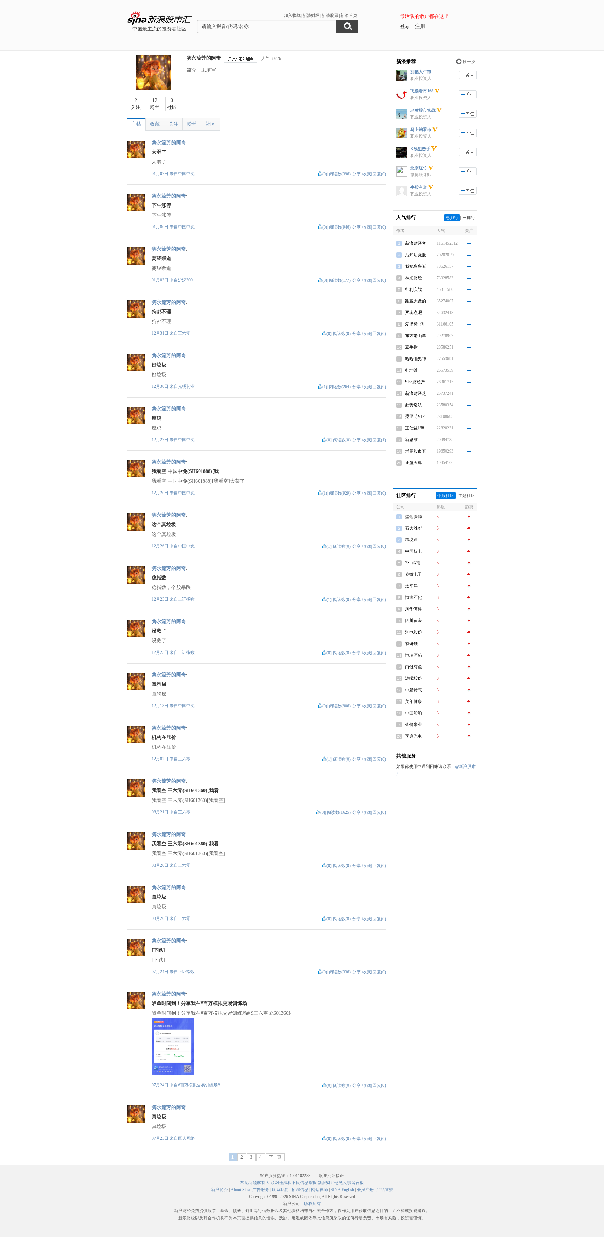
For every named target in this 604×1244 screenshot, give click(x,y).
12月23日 (161, 599)
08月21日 (161, 812)
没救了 (159, 631)
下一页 (275, 1157)
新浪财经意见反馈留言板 (341, 1182)
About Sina (240, 1189)
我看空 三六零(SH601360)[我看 (185, 790)
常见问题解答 (252, 1182)
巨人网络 (186, 1138)
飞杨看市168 (421, 91)
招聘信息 (300, 1189)
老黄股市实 (415, 451)
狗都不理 (161, 311)
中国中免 (186, 173)
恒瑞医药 (413, 655)
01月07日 (161, 173)
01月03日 (161, 280)
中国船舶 (413, 713)
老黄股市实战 (423, 110)
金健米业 (413, 724)
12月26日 (161, 492)
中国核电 (413, 551)
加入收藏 (292, 15)
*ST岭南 (412, 562)
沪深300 (185, 280)
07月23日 (161, 1138)
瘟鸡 (156, 418)
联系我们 (280, 1189)
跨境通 (411, 539)
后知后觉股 (415, 254)
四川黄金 (413, 620)
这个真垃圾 (164, 524)
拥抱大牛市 (420, 71)
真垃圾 (159, 897)
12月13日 (161, 705)
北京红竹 (418, 168)
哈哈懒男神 (415, 358)
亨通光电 (413, 736)
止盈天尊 (413, 462)
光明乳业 (186, 386)
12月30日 (161, 386)
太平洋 (411, 585)
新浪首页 (348, 15)
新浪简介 (219, 1189)
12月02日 (161, 758)
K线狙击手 (420, 148)
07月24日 (161, 971)
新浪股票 (330, 15)
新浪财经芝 (415, 393)
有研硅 (411, 643)
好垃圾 (159, 365)
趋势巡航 (413, 405)
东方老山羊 (415, 335)
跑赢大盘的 (415, 301)
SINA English (342, 1189)
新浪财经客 (415, 243)
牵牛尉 (411, 347)
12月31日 (161, 333)
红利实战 (413, 289)
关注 (173, 124)
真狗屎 (159, 684)
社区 (210, 124)
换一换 (469, 61)
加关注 (468, 75)
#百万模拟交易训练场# (199, 1085)
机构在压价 (164, 737)
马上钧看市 (420, 129)
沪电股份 (413, 632)
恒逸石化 (413, 597)
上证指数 (186, 599)
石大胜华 (413, 528)
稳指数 (159, 577)
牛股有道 (418, 187)
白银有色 (413, 666)
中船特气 (413, 689)
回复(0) (379, 174)
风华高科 (413, 609)
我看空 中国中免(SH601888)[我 (185, 471)
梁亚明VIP (415, 416)
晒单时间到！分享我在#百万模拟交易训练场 (199, 1003)
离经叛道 (161, 258)
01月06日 (161, 226)
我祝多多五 (415, 266)
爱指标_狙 (414, 324)
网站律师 (319, 1189)
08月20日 (161, 865)
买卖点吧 (413, 312)
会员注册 (365, 1189)
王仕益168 (414, 428)
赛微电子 (413, 574)
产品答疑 (384, 1189)
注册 (420, 26)
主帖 (136, 124)
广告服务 (260, 1189)
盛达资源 (413, 516)
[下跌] (158, 950)
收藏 (155, 124)
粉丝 (192, 124)
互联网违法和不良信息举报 (291, 1182)
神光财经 (413, 277)
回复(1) (379, 440)
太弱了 (159, 152)
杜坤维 (411, 370)
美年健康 (413, 701)
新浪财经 (311, 15)
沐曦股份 (413, 678)
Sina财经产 (415, 381)
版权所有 (312, 1203)
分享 (356, 174)
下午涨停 (161, 205)
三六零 (184, 333)
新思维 (411, 439)
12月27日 (161, 439)
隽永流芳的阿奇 (204, 58)
